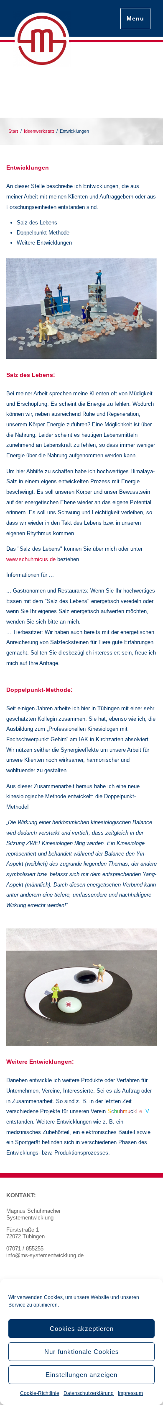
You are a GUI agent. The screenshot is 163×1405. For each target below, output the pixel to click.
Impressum (130, 1393)
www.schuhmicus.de (31, 559)
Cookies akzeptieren (82, 1328)
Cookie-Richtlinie (39, 1393)
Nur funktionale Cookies (81, 1351)
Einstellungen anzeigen (81, 1374)
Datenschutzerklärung (89, 1393)
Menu (135, 18)
